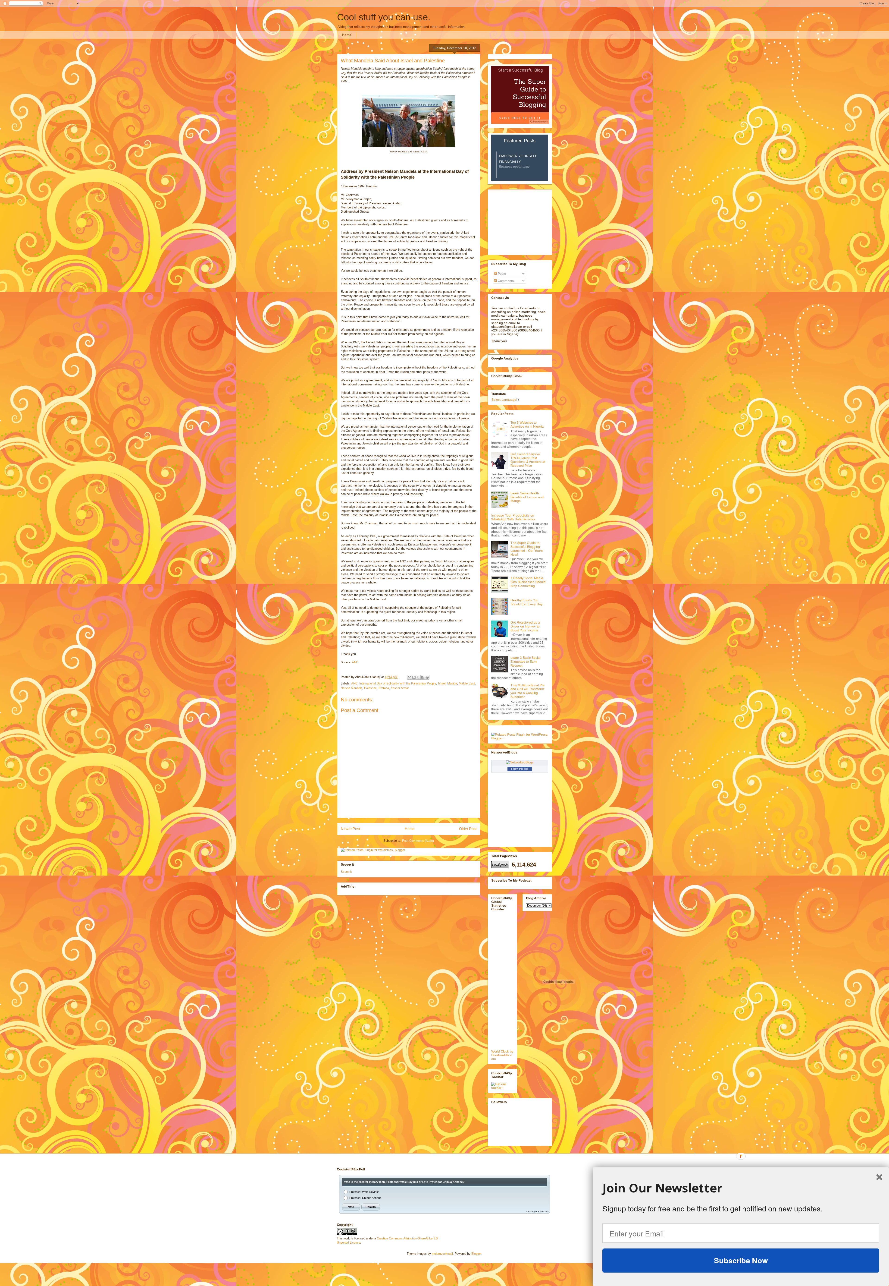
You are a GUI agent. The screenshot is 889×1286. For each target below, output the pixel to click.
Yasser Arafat (400, 688)
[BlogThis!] (414, 677)
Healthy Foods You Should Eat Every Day (526, 602)
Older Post (467, 829)
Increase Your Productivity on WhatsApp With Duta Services (513, 517)
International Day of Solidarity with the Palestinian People (397, 683)
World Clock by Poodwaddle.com (502, 1055)
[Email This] (409, 677)
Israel (441, 683)
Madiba (452, 683)
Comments (505, 281)
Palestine (370, 688)
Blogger (476, 1253)
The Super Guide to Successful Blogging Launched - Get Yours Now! (526, 548)
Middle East (467, 683)
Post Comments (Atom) (418, 840)
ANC (355, 662)
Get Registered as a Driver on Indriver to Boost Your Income (525, 626)
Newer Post (350, 829)
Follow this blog (519, 768)
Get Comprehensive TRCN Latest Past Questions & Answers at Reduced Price (527, 459)
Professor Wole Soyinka (364, 1192)
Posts (501, 273)
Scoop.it (346, 871)
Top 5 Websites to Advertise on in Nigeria (527, 424)
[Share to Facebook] (422, 677)
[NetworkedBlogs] (520, 762)
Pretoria (384, 688)
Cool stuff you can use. (383, 17)
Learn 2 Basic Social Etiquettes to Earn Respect (525, 661)
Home (346, 35)
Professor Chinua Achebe (365, 1198)
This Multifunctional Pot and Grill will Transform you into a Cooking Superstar (527, 691)
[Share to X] (418, 677)
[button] (740, 1188)
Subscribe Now (741, 1260)
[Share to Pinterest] (427, 677)
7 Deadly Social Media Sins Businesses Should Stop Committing (527, 582)
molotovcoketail (442, 1253)
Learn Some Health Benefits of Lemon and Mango (527, 497)
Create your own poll (537, 1211)
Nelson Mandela (351, 688)
